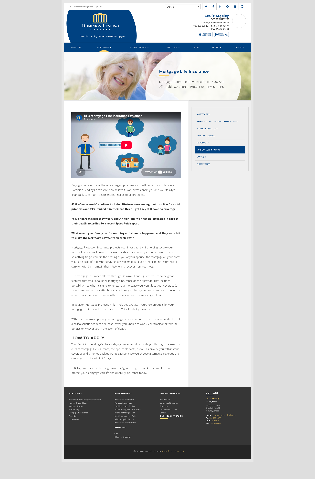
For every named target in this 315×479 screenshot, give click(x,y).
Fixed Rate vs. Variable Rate (125, 406)
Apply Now (201, 157)
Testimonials (165, 399)
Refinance (172, 47)
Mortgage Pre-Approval (123, 403)
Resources (164, 406)
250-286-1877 (204, 25)
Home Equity (203, 142)
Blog (196, 47)
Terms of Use (167, 451)
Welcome (76, 47)
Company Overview (170, 393)
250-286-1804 (222, 29)
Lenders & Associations (168, 409)
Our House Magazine (171, 415)
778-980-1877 (222, 25)
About (215, 47)
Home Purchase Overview (124, 399)
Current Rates (203, 164)
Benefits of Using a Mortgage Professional (217, 121)
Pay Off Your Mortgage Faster (125, 416)
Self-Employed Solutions (124, 419)
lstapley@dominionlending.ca (214, 22)
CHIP (116, 433)
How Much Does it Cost (208, 128)
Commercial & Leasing (169, 403)
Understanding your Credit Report (128, 409)
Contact (239, 47)
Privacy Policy (180, 451)
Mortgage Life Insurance (208, 150)
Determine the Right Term (125, 412)
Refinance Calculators (123, 437)
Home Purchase (138, 47)
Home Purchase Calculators (125, 422)
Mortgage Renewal (206, 135)
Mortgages (103, 47)
